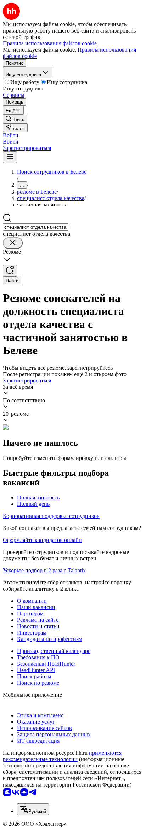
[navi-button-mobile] (10, 157)
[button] (10, 135)
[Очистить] (13, 243)
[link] (15, 119)
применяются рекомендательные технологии (62, 756)
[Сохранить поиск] (10, 271)
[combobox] (35, 227)
